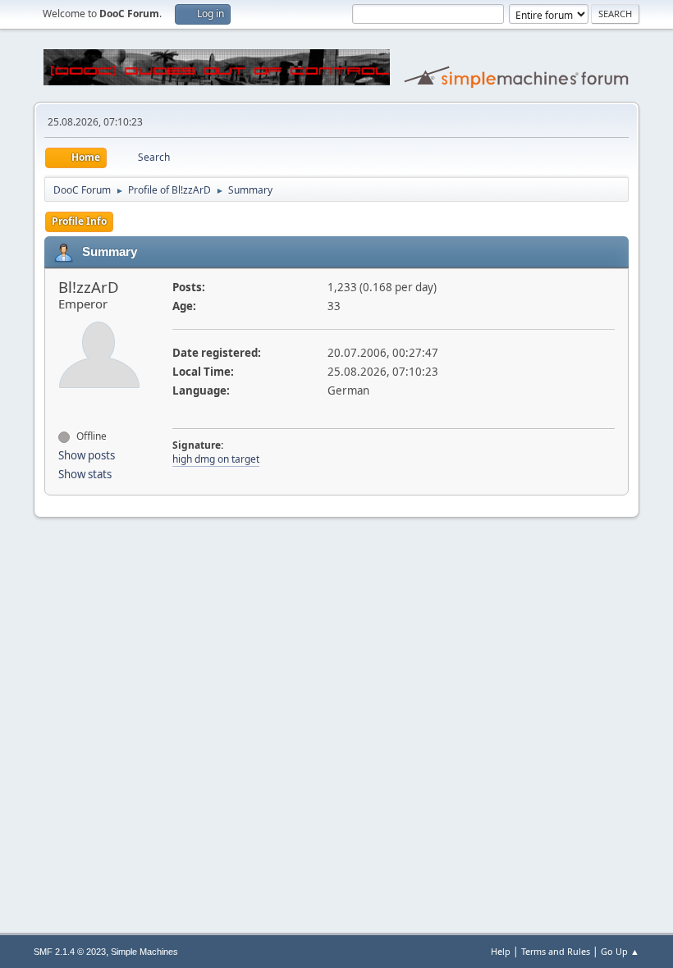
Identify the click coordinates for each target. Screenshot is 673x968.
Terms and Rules (555, 951)
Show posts (86, 455)
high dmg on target (215, 459)
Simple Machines (144, 952)
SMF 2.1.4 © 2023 (70, 952)
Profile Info (79, 221)
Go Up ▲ (620, 951)
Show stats (85, 474)
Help (500, 951)
